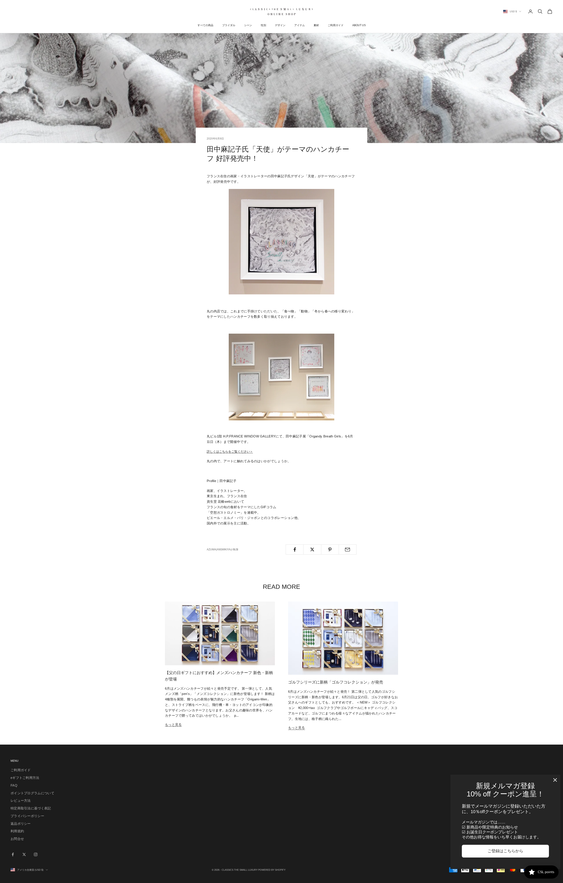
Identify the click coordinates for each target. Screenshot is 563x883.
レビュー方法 (21, 800)
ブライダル (228, 25)
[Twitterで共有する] (312, 549)
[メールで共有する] (347, 549)
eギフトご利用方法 (25, 778)
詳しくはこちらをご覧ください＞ (230, 451)
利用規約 (17, 831)
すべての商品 (205, 25)
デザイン (280, 25)
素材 (316, 25)
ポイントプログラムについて (32, 793)
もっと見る (173, 724)
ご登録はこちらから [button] (505, 851)
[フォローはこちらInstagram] (35, 854)
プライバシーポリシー (27, 816)
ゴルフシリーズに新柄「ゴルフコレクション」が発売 (335, 682)
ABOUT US (359, 25)
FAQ (14, 785)
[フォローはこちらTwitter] (24, 854)
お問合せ (17, 839)
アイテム (299, 25)
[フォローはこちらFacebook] (13, 854)
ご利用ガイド (336, 25)
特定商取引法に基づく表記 (31, 808)
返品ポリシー (21, 823)
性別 (263, 25)
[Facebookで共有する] (294, 549)
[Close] (555, 780)
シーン (248, 25)
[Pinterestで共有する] (330, 549)
